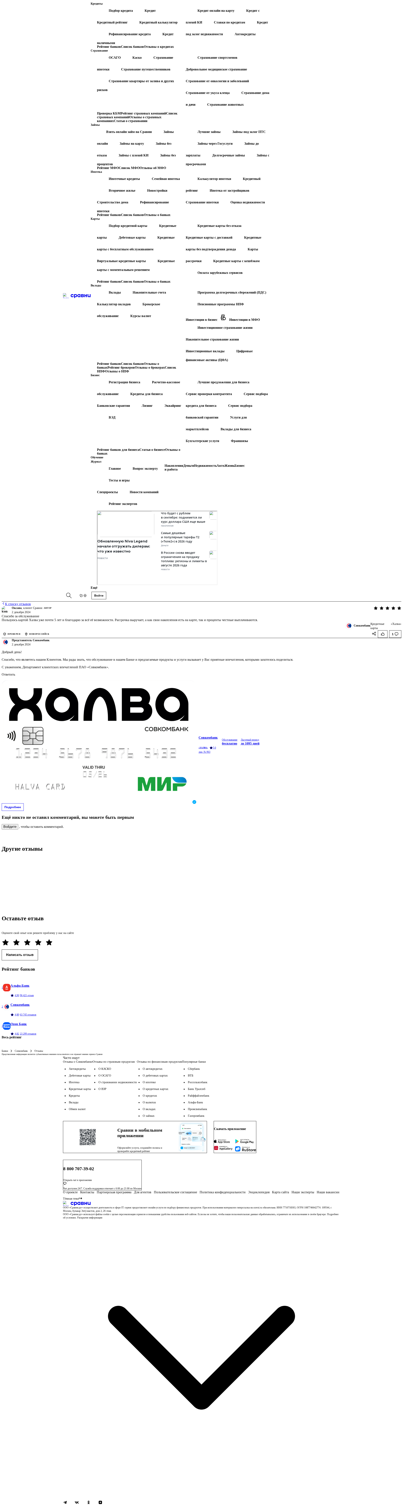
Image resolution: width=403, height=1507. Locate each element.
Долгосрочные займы (228, 155)
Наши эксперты (303, 1192)
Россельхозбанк (197, 1082)
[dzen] (100, 1502)
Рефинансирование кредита (130, 34)
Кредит (150, 10)
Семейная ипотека (166, 179)
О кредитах (150, 1095)
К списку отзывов (18, 604)
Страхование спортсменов (217, 57)
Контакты (87, 1192)
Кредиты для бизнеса (146, 394)
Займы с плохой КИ (133, 155)
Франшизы (239, 441)
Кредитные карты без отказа (219, 226)
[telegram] (65, 1502)
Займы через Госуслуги (215, 143)
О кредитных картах (155, 1089)
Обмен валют (77, 1109)
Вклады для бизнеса (236, 429)
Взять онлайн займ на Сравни (129, 132)
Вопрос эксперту (145, 468)
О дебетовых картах (155, 1075)
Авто (220, 465)
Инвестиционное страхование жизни (225, 327)
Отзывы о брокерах (150, 367)
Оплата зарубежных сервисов (220, 272)
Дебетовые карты (132, 237)
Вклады (115, 292)
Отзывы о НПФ (117, 371)
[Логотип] (201, 1203)
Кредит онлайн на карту (216, 10)
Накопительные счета (149, 292)
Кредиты (74, 1095)
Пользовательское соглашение (175, 1192)
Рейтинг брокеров (121, 367)
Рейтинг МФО (108, 168)
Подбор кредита (121, 10)
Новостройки (157, 190)
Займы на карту (132, 143)
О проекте (70, 1192)
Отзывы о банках (157, 215)
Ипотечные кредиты (124, 179)
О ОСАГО (104, 1075)
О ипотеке (149, 1082)
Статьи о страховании (130, 121)
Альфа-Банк (195, 1102)
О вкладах (149, 1109)
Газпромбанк (196, 1115)
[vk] (77, 1502)
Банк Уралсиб (196, 1089)
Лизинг (147, 405)
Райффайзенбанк (198, 1095)
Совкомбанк (21, 1050)
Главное (115, 468)
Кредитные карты (80, 1089)
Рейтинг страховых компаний (143, 113)
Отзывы (38, 1050)
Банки (5, 1050)
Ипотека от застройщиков (229, 190)
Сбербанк (194, 1068)
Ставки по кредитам (229, 22)
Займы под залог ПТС (249, 132)
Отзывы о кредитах (159, 46)
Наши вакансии (328, 1192)
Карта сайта (280, 1192)
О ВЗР (102, 1089)
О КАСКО (104, 1068)
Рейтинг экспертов (123, 504)
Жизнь (229, 465)
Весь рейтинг (12, 1037)
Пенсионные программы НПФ (221, 304)
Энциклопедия (259, 1192)
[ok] (88, 1502)
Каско (137, 57)
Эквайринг (172, 405)
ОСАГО (115, 57)
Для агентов (142, 1192)
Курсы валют (140, 316)
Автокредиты (245, 34)
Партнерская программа (114, 1192)
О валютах (149, 1102)
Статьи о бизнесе (152, 449)
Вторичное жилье (122, 190)
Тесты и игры (119, 480)
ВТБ (190, 1075)
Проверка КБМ (109, 113)
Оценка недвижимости (247, 202)
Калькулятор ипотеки (214, 179)
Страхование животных (225, 104)
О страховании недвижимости (117, 1082)
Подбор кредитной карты (128, 226)
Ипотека (74, 1082)
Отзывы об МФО (153, 168)
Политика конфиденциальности (223, 1192)
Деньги (188, 465)
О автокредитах (152, 1068)
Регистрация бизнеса (124, 382)
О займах (148, 1115)
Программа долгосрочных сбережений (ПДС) (232, 292)
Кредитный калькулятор (158, 22)
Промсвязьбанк (197, 1109)
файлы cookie (103, 1214)
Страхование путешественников (145, 69)
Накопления (174, 465)
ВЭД (112, 417)
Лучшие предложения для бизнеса (223, 382)
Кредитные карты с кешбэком (236, 261)
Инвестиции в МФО (244, 319)
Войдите (10, 826)
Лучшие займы (209, 132)
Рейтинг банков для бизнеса (118, 449)
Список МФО (129, 168)
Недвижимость (205, 465)
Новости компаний (144, 492)
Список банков (132, 46)
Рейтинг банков (109, 46)
